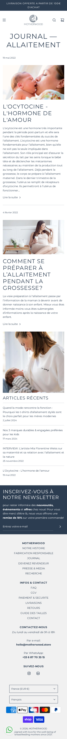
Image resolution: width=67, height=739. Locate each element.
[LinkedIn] (38, 673)
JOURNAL (28, 36)
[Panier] (62, 20)
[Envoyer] (60, 527)
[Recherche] (54, 20)
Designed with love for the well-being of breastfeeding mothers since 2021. (33, 733)
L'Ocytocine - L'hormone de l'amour (27, 113)
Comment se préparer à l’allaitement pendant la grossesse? (27, 274)
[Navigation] (4, 20)
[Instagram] (29, 673)
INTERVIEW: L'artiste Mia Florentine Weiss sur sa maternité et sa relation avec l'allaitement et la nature (33, 452)
